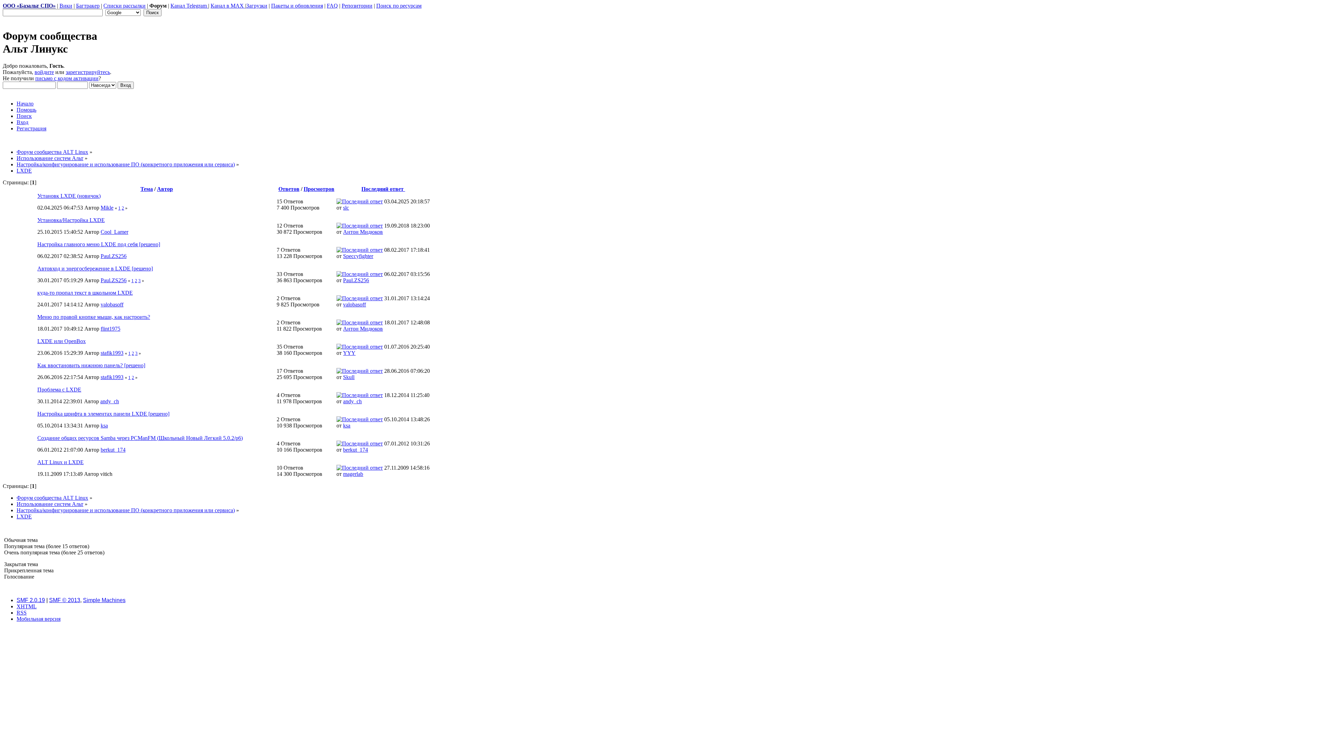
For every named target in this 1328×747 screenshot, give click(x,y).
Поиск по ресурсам (399, 6)
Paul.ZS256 (114, 256)
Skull (348, 377)
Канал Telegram (189, 6)
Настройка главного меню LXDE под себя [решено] (98, 244)
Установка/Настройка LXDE (71, 220)
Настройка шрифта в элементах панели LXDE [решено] (103, 414)
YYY (349, 353)
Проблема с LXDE (59, 390)
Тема (146, 189)
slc (346, 208)
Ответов (288, 189)
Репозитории (357, 6)
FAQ (332, 6)
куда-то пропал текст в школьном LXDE (85, 293)
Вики (65, 6)
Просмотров (319, 189)
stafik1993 (112, 353)
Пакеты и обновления (297, 6)
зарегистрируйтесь (88, 72)
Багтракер (88, 6)
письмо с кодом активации (67, 78)
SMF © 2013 (64, 600)
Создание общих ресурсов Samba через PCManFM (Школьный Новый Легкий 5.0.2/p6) (140, 438)
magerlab (353, 474)
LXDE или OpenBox (61, 341)
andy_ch (109, 401)
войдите (44, 72)
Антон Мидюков (363, 232)
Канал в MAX (228, 6)
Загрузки (256, 6)
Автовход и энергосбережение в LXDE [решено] (95, 268)
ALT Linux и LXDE (60, 462)
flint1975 (110, 329)
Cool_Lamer (114, 232)
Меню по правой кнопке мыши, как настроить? (93, 317)
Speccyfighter (358, 256)
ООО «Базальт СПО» (29, 6)
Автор (165, 189)
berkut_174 (113, 450)
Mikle (107, 208)
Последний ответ (383, 189)
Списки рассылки (124, 6)
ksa (104, 425)
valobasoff (112, 304)
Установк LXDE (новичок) (69, 196)
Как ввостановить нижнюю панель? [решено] (91, 365)
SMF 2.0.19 (31, 600)
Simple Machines (104, 600)
